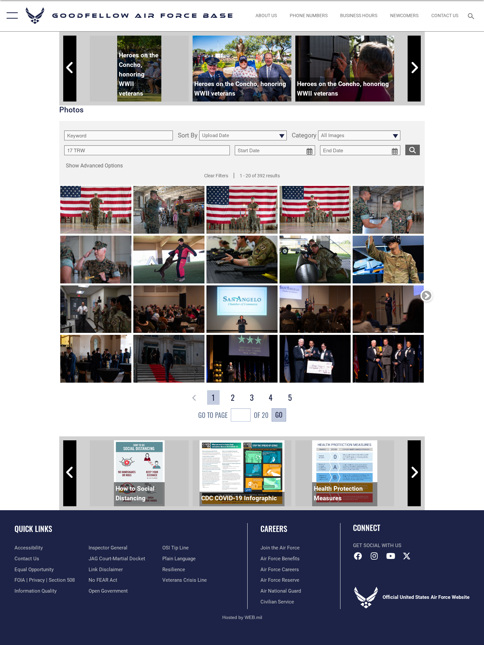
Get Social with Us (377, 545)
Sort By (188, 135)
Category (304, 135)
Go (278, 415)
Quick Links (33, 528)
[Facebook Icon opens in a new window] (358, 556)
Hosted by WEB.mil (242, 617)
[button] (10, 15)
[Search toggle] (472, 15)
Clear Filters (216, 175)
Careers (273, 528)
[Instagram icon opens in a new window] (374, 556)
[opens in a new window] (407, 556)
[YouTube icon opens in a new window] (390, 556)
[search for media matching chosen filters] (412, 150)
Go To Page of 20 (233, 415)
